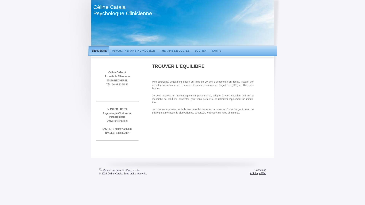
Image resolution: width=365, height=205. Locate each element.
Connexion (260, 170)
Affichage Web (258, 173)
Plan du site (132, 170)
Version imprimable (113, 170)
